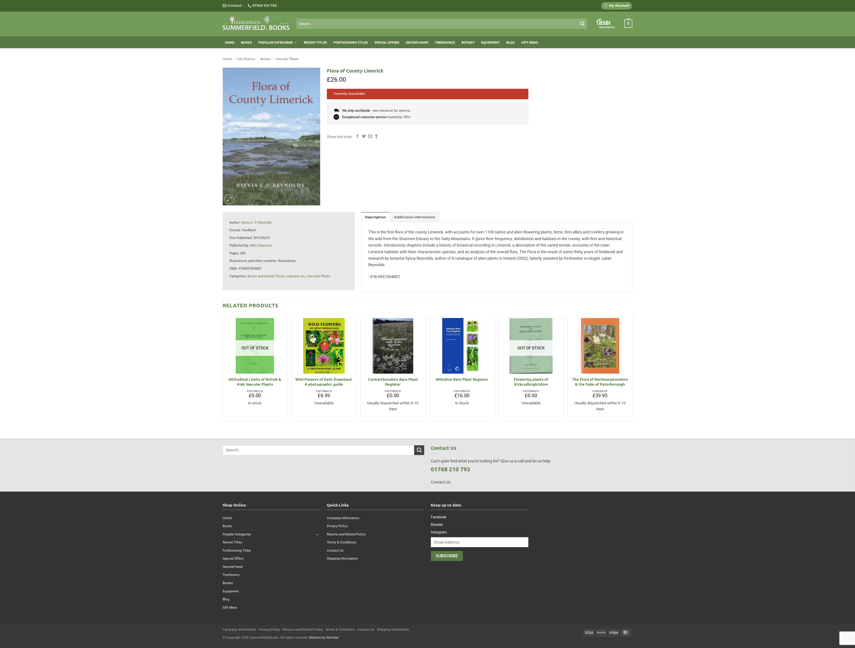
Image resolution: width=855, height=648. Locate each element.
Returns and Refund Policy (346, 534)
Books (246, 42)
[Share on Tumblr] (376, 136)
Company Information (343, 518)
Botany (468, 42)
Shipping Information (342, 559)
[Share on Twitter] (364, 136)
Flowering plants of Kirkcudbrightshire (531, 382)
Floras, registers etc (290, 276)
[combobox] (441, 24)
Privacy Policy (337, 526)
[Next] (632, 369)
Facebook (438, 517)
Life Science (246, 59)
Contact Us (335, 551)
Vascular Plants (287, 59)
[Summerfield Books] (256, 22)
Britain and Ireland (260, 276)
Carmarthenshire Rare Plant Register (393, 382)
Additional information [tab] (414, 217)
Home (229, 42)
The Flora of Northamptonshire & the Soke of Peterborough (600, 382)
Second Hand (417, 42)
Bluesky (437, 524)
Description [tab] (375, 217)
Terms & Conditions (341, 542)
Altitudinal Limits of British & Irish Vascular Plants (254, 382)
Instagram (439, 532)
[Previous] (223, 369)
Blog (510, 42)
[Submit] (582, 23)
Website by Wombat (324, 638)
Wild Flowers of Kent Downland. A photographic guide (323, 382)
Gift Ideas (529, 42)
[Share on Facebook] (357, 136)
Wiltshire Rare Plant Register (462, 379)
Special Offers (387, 42)
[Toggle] (317, 534)
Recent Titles (315, 42)
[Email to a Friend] (370, 136)
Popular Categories (276, 42)
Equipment (490, 42)
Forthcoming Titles (351, 42)
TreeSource (445, 42)
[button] (628, 23)
